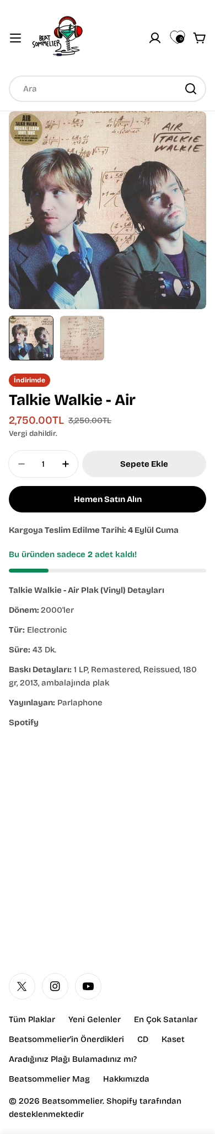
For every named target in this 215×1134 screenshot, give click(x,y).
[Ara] (190, 88)
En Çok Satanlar (165, 1019)
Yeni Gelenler (94, 1019)
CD (142, 1039)
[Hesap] (155, 38)
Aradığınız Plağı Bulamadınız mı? (73, 1059)
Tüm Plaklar (32, 1019)
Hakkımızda (126, 1079)
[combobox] (107, 88)
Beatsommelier (72, 1101)
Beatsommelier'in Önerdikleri (66, 1039)
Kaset (173, 1039)
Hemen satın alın (108, 499)
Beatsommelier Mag (49, 1079)
